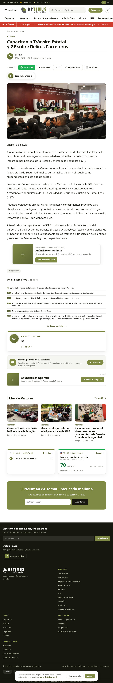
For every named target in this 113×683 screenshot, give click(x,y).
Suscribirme (80, 502)
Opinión (61, 601)
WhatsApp (28, 67)
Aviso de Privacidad (69, 666)
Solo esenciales (75, 676)
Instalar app (95, 362)
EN (108, 3)
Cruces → (99, 453)
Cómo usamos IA (10, 657)
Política (6, 623)
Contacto (7, 649)
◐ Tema (7, 672)
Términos (82, 666)
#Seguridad (14, 271)
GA (20, 54)
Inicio (10, 31)
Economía (7, 627)
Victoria (82, 18)
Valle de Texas (68, 18)
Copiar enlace (74, 67)
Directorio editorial (11, 653)
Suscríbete (95, 10)
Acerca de (7, 645)
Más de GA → (26, 347)
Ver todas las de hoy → (56, 326)
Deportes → (48, 453)
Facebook (45, 67)
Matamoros (24, 18)
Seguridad (7, 619)
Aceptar (90, 676)
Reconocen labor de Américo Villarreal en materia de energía (46, 24)
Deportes (62, 605)
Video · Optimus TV (66, 619)
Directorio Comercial (67, 631)
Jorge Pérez (63, 627)
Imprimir (93, 67)
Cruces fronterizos (66, 609)
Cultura (6, 635)
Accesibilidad (93, 666)
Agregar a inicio (17, 556)
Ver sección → (100, 398)
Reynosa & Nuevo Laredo (46, 18)
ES (103, 3)
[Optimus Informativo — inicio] (33, 10)
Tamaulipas (10, 18)
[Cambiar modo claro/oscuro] (107, 10)
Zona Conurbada (65, 597)
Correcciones (105, 666)
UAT (92, 18)
